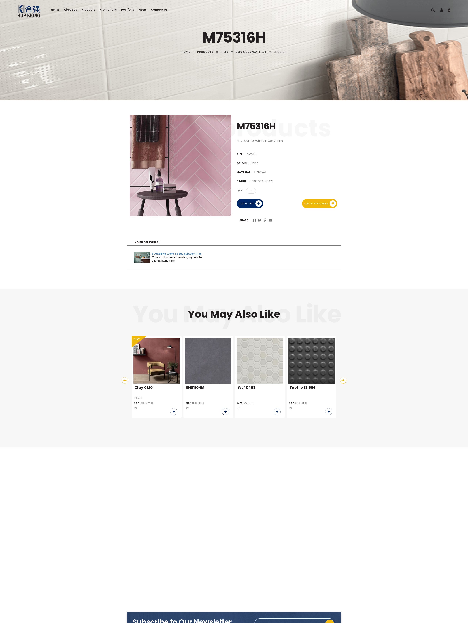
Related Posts (147, 242)
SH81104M (195, 387)
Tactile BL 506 (302, 387)
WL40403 (246, 387)
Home (55, 10)
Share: (244, 220)
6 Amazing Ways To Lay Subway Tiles (176, 254)
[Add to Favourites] (135, 408)
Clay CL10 (143, 387)
